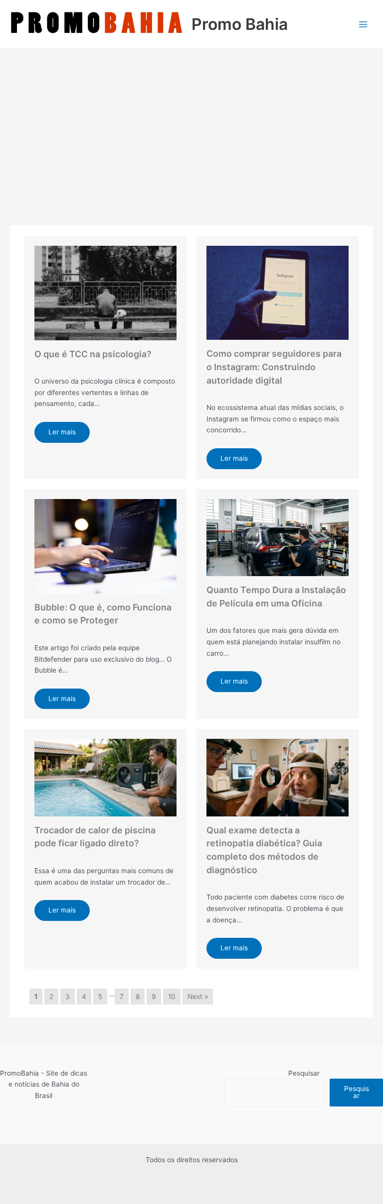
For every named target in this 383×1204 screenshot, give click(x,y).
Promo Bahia (240, 24)
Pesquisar (304, 1073)
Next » (198, 997)
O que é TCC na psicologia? (93, 354)
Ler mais (62, 432)
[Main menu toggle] (363, 24)
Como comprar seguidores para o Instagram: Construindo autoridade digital (274, 366)
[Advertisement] (191, 123)
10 (172, 997)
